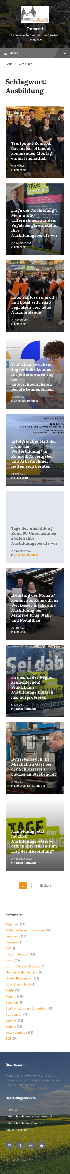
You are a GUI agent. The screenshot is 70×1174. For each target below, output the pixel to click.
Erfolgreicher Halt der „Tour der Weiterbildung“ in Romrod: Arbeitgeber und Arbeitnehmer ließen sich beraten (33, 454)
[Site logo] (35, 22)
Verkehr (11, 1026)
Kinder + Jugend (25, 709)
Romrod (35, 28)
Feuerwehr (13, 936)
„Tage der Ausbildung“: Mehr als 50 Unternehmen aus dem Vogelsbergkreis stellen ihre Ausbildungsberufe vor (35, 223)
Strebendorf (36, 786)
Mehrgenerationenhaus (21, 972)
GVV (8, 948)
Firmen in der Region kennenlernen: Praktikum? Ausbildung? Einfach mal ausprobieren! (32, 687)
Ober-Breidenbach (18, 984)
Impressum (13, 1109)
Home (9, 64)
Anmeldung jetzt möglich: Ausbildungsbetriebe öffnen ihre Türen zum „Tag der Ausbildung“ (34, 841)
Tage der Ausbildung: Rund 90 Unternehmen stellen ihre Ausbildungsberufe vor (34, 536)
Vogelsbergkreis (26, 401)
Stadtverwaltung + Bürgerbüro (27, 1008)
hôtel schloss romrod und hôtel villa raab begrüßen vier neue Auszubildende (32, 305)
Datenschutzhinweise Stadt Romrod (29, 1116)
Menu (13, 53)
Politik (10, 990)
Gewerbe (20, 170)
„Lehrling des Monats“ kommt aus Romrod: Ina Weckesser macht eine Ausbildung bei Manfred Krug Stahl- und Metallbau (34, 608)
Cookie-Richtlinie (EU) (20, 1130)
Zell (8, 1038)
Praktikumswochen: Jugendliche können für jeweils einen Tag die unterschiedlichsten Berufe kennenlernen (32, 377)
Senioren (12, 1002)
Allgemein (21, 478)
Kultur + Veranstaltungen (23, 966)
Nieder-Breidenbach (19, 978)
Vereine (11, 1020)
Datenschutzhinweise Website (25, 1123)
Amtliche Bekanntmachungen (26, 930)
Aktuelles (25, 64)
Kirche (10, 960)
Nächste (45, 886)
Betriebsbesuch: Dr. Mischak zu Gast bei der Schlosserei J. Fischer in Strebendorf (34, 767)
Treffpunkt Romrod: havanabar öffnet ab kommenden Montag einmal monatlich (31, 151)
